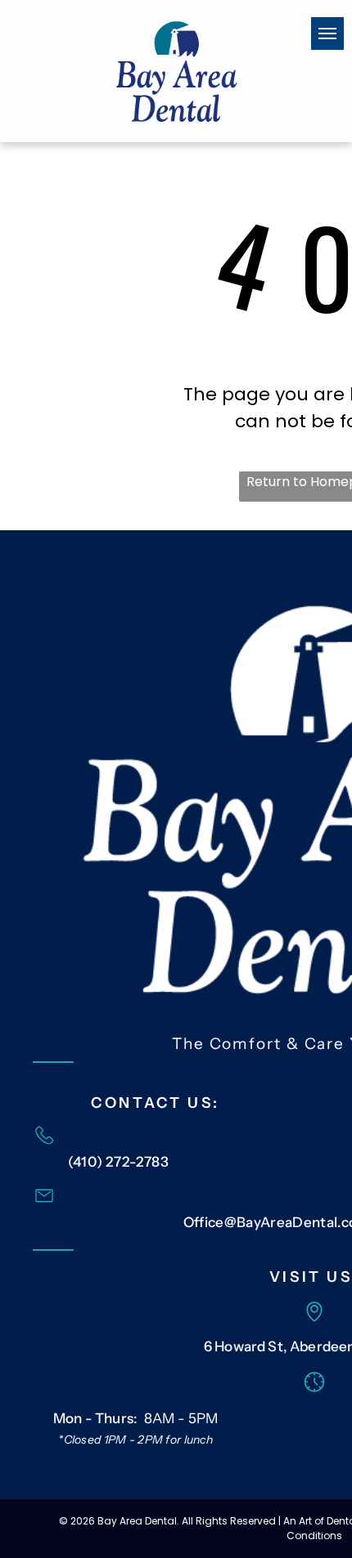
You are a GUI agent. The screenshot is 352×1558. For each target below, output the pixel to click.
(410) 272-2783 (118, 1162)
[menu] (327, 33)
